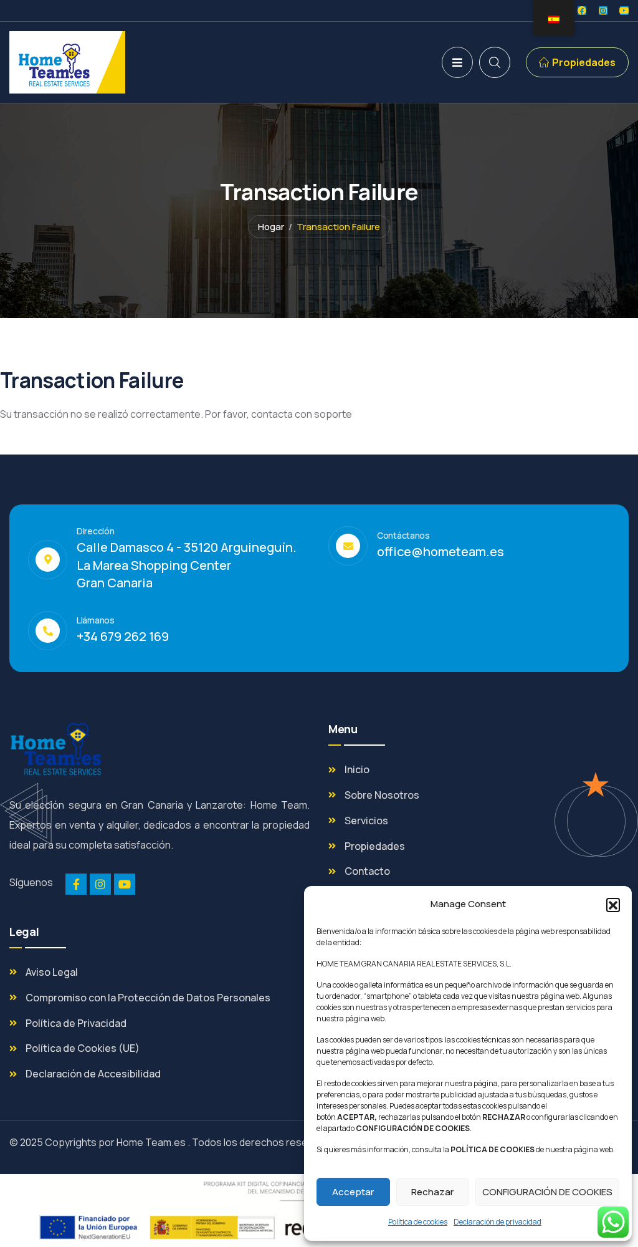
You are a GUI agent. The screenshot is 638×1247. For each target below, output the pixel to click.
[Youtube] (624, 10)
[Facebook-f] (76, 884)
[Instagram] (603, 10)
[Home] (67, 62)
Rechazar (432, 1191)
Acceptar (353, 1191)
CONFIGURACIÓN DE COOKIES (547, 1191)
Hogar (271, 226)
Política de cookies (417, 1221)
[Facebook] (582, 10)
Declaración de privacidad (497, 1221)
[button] (613, 904)
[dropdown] (457, 62)
